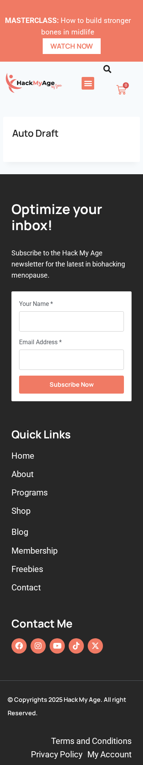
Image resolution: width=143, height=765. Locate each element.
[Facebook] (19, 646)
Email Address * (40, 342)
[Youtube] (57, 646)
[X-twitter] (95, 646)
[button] (88, 83)
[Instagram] (38, 646)
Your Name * (36, 303)
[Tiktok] (76, 646)
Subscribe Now (72, 384)
